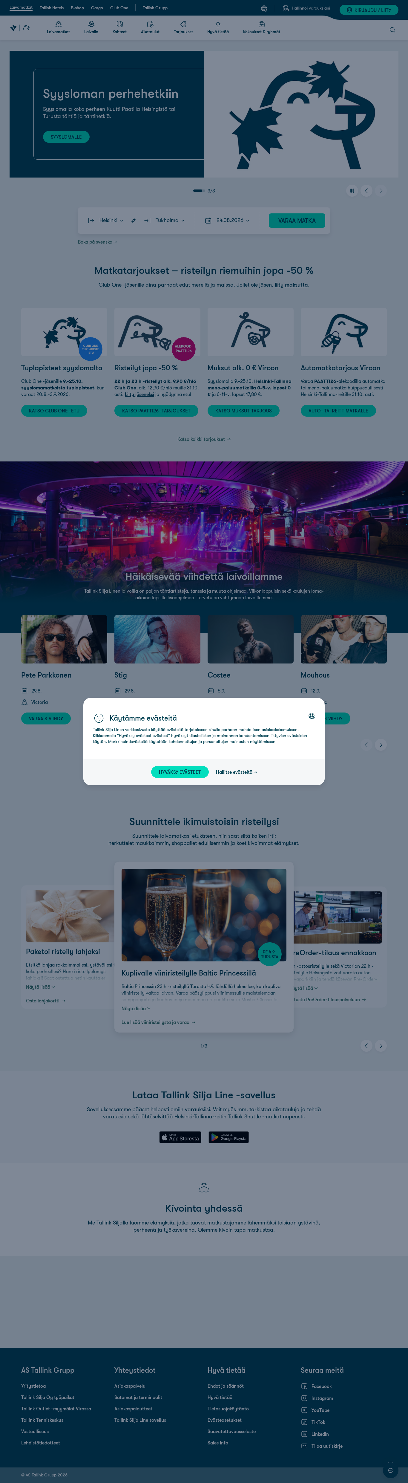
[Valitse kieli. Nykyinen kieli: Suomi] (311, 715)
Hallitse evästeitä (234, 772)
